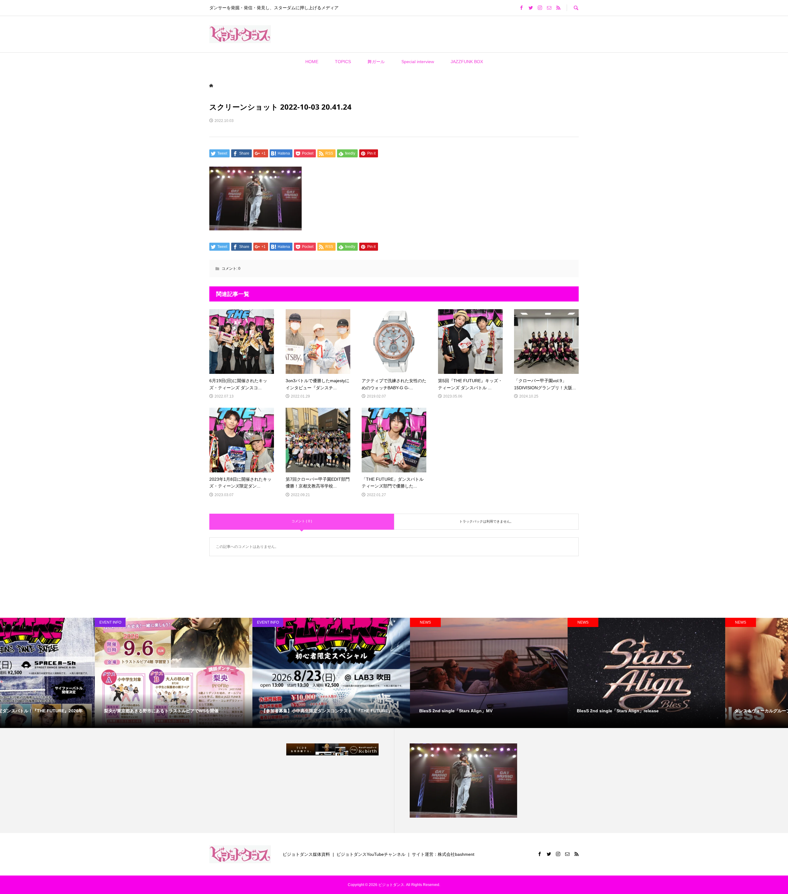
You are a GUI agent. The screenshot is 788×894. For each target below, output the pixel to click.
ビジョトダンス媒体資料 (306, 854)
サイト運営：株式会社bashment (443, 854)
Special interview (417, 61)
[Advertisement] (356, 34)
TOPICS (343, 61)
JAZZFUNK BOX (467, 61)
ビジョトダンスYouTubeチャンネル (370, 854)
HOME (311, 61)
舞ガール (376, 61)
